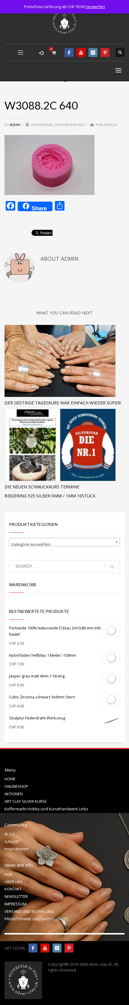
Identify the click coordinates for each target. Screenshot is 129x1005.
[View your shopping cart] (53, 53)
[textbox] (64, 544)
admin (15, 125)
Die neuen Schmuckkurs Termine (41, 487)
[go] (112, 566)
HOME (10, 779)
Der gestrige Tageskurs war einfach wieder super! (62, 403)
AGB (8, 874)
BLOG (9, 834)
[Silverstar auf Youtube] (45, 948)
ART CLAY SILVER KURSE (25, 801)
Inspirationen (16, 848)
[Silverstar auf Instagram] (57, 948)
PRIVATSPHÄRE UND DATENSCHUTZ (36, 919)
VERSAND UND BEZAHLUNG (29, 911)
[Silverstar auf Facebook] (33, 948)
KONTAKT (13, 889)
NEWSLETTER (16, 896)
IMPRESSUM (15, 904)
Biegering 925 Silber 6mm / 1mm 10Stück (49, 496)
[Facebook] (69, 52)
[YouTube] (81, 52)
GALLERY (12, 841)
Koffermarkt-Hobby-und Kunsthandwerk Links (46, 809)
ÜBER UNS (13, 881)
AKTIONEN (13, 793)
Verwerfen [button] (95, 6)
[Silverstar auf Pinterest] (69, 948)
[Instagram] (93, 52)
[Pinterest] (105, 52)
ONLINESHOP (16, 786)
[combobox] (64, 542)
